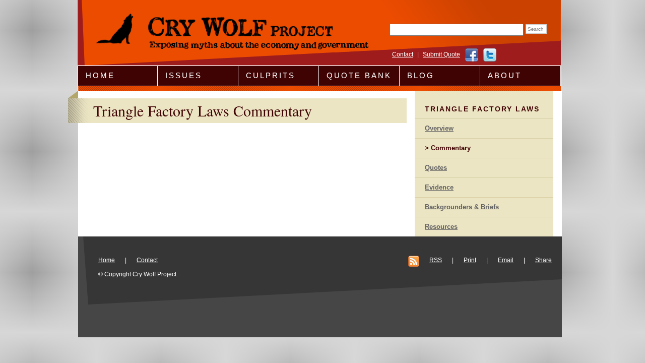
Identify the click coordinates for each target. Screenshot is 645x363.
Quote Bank (359, 75)
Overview (439, 128)
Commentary (451, 148)
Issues (183, 75)
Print (470, 260)
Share (543, 260)
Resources (441, 226)
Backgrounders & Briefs (462, 207)
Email (505, 260)
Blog (420, 75)
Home (100, 75)
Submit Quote (441, 54)
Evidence (439, 187)
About (505, 75)
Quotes (436, 167)
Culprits (270, 75)
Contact (402, 54)
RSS (435, 260)
